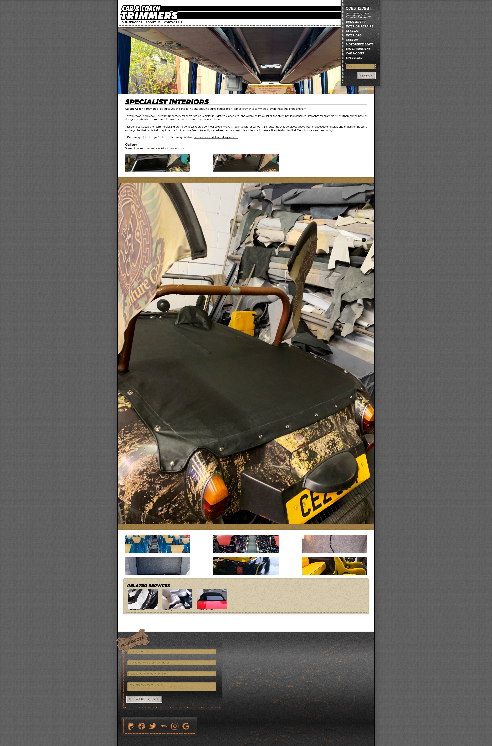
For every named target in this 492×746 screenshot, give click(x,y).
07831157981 (358, 8)
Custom (352, 39)
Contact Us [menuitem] (173, 22)
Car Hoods (355, 53)
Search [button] (366, 75)
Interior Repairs (359, 26)
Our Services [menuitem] (131, 22)
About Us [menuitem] (153, 22)
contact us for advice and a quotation (216, 137)
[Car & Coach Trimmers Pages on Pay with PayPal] (131, 726)
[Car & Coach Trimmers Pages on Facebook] (142, 726)
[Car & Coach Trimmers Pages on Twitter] (153, 726)
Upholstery (355, 21)
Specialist (354, 57)
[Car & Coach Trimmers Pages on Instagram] (175, 726)
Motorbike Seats (359, 44)
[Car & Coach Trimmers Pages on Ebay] (164, 726)
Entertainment (358, 48)
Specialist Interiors (167, 102)
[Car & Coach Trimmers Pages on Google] (186, 726)
